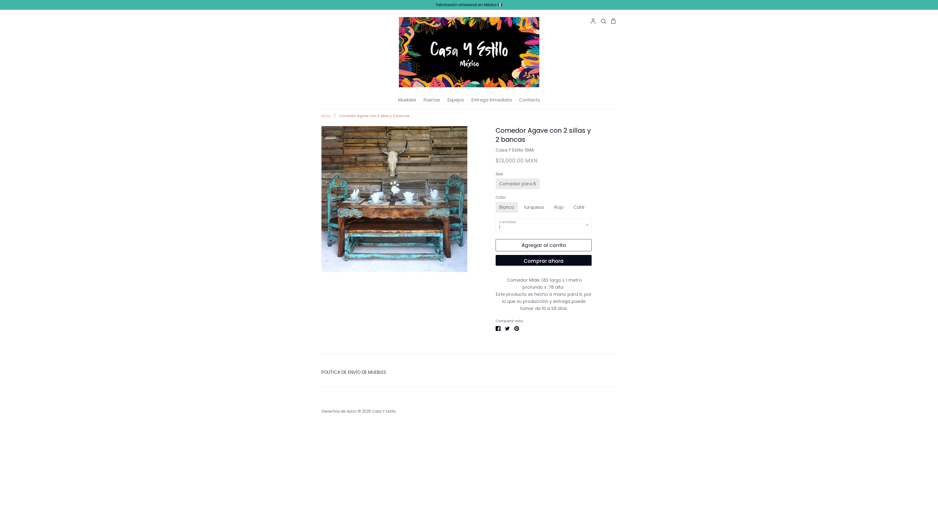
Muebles (407, 100)
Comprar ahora (544, 261)
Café (579, 207)
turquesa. (534, 207)
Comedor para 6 (517, 184)
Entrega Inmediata (491, 100)
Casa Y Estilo (384, 411)
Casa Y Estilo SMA (515, 150)
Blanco (506, 207)
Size (499, 173)
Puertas (432, 100)
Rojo (559, 207)
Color (501, 197)
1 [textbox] (499, 227)
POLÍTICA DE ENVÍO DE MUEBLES (353, 372)
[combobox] (544, 225)
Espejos (456, 100)
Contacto (529, 100)
